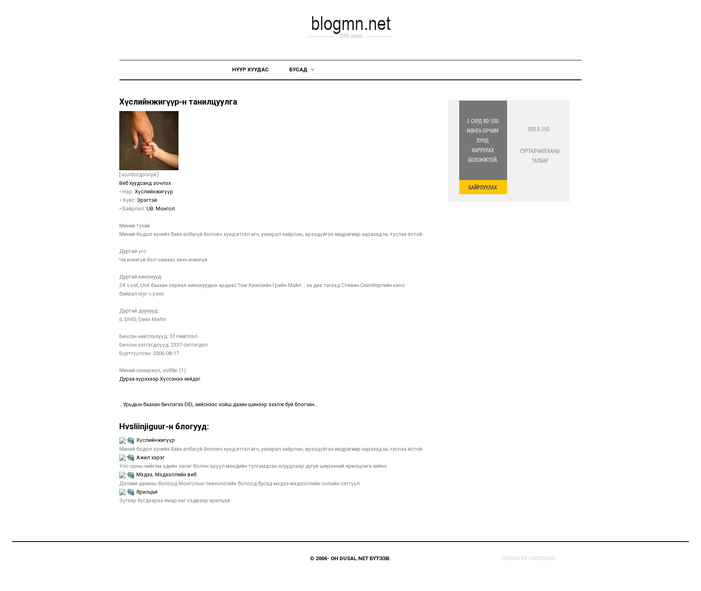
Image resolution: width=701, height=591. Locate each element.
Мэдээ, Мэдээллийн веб (166, 474)
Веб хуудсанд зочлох (145, 183)
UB (149, 209)
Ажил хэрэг (150, 457)
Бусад (299, 69)
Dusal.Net (354, 558)
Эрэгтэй (147, 200)
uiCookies (542, 558)
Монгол (165, 209)
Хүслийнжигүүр (154, 191)
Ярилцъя (146, 492)
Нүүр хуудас (250, 69)
